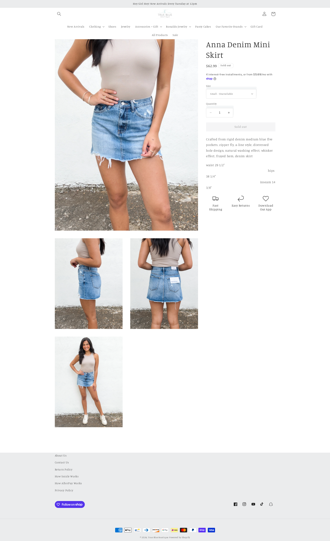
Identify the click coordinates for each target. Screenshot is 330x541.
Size (208, 85)
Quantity (211, 103)
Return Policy (64, 469)
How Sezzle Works (67, 476)
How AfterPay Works (68, 483)
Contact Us (62, 462)
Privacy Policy (64, 490)
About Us (61, 455)
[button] (59, 14)
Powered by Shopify (179, 537)
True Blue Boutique (158, 537)
